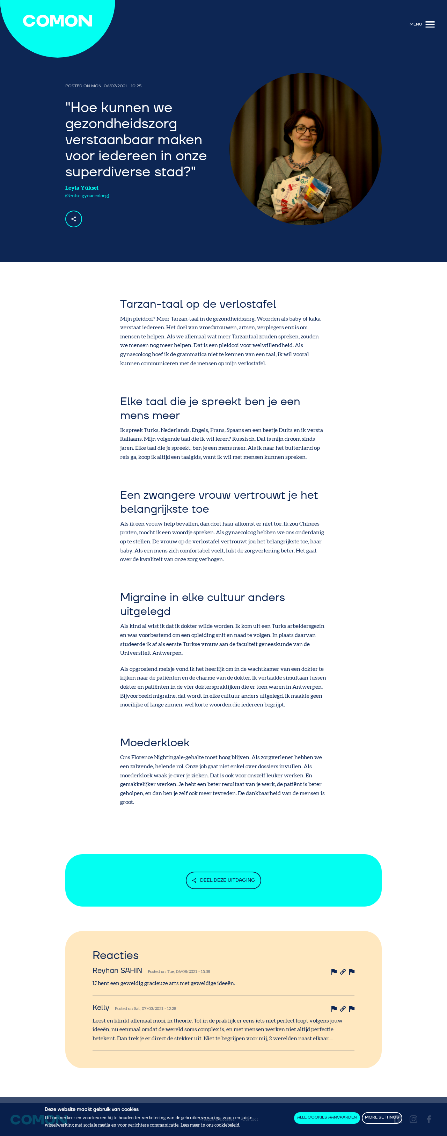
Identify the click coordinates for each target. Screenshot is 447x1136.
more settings (382, 1118)
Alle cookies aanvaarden (327, 1118)
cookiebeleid (226, 1125)
